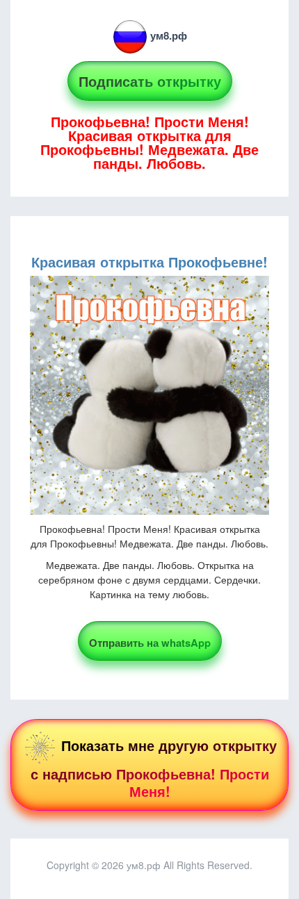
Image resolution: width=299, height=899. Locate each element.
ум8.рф (168, 35)
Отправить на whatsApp (150, 642)
